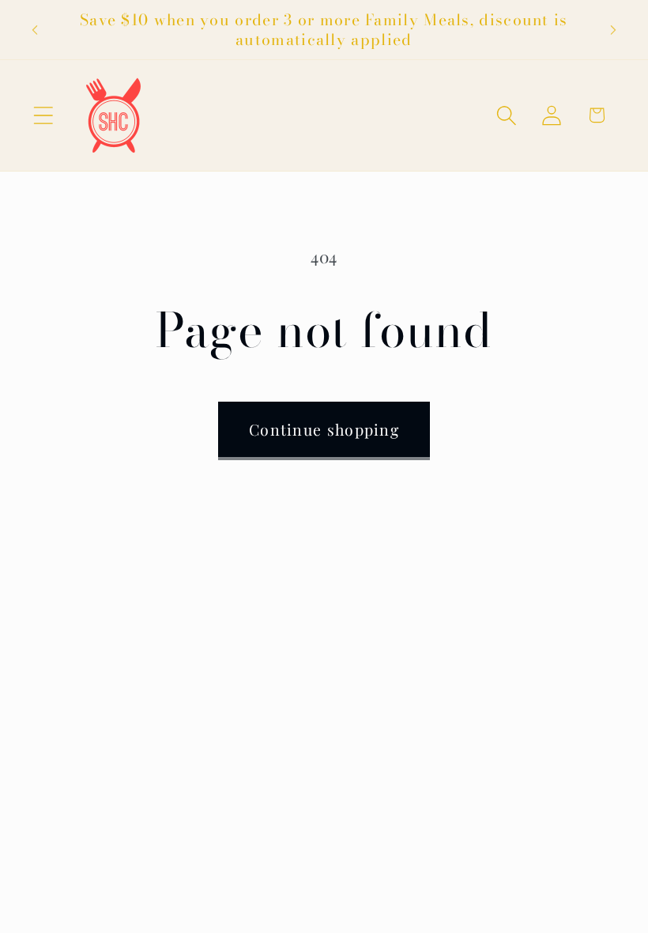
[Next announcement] (613, 30)
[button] (43, 115)
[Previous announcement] (34, 30)
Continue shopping (324, 429)
